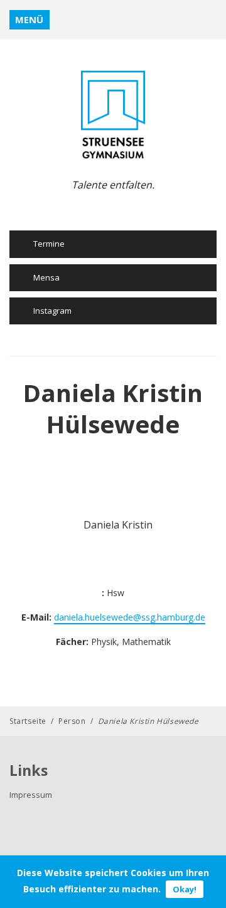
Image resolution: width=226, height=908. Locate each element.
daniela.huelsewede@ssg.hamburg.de (129, 617)
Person (72, 721)
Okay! (184, 889)
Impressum (30, 794)
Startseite (27, 721)
